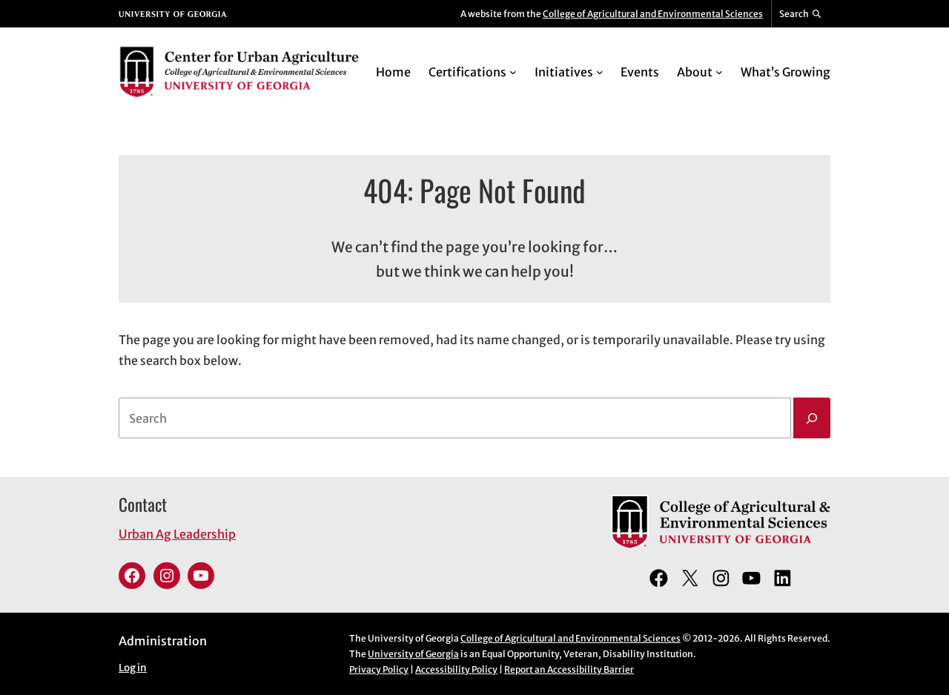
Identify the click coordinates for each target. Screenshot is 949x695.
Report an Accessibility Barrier (569, 669)
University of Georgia (413, 653)
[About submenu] (719, 72)
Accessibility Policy (456, 669)
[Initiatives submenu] (600, 72)
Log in (133, 668)
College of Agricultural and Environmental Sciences (653, 13)
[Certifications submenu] (513, 72)
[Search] (811, 418)
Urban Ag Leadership (177, 534)
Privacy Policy (379, 669)
